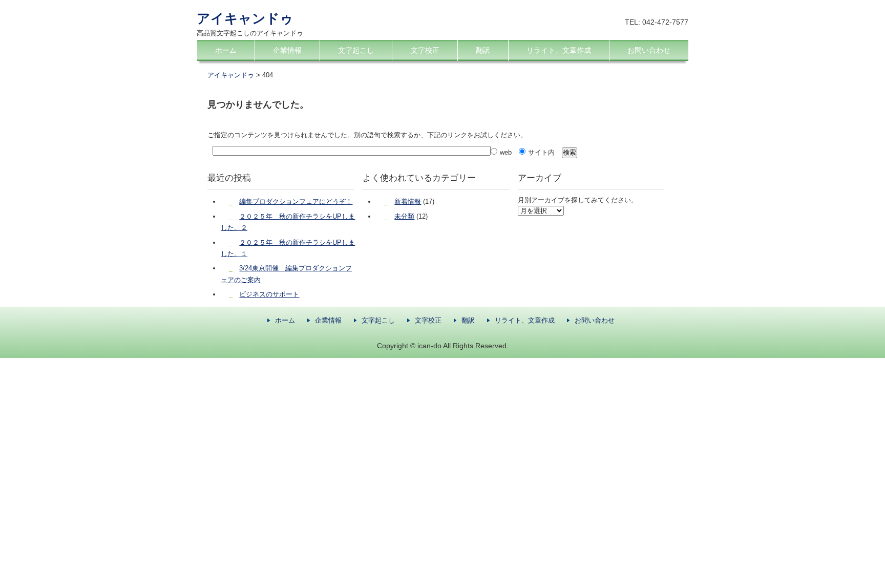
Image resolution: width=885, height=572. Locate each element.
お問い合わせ (648, 50)
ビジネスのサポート (269, 294)
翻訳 (483, 50)
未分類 (404, 216)
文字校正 (425, 50)
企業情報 (287, 50)
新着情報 (407, 201)
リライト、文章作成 (558, 50)
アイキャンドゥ (245, 18)
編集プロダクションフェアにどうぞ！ (295, 201)
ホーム (226, 50)
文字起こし (356, 50)
